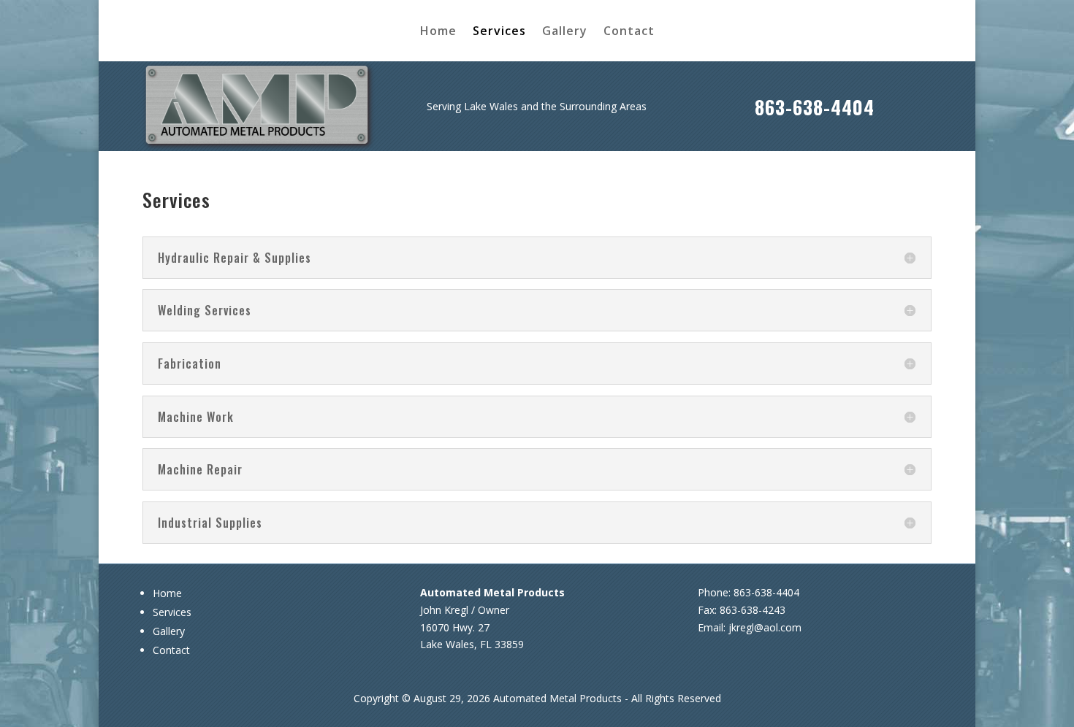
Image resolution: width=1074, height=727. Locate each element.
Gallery (564, 32)
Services (499, 32)
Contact (629, 32)
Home (438, 32)
